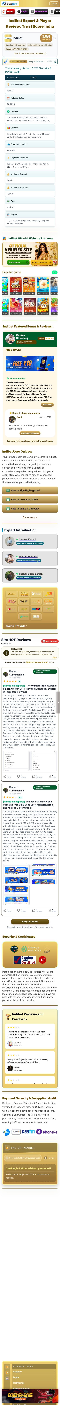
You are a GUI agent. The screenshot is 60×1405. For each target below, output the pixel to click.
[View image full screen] (16, 761)
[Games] (7, 1378)
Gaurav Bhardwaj (22, 336)
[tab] (54, 62)
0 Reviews (6, 643)
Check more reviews (30, 433)
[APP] (7, 1367)
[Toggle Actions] (58, 702)
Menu (54, 3)
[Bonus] (7, 1373)
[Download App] (30, 1396)
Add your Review (30, 921)
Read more (48, 404)
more (55, 657)
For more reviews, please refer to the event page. (30, 441)
